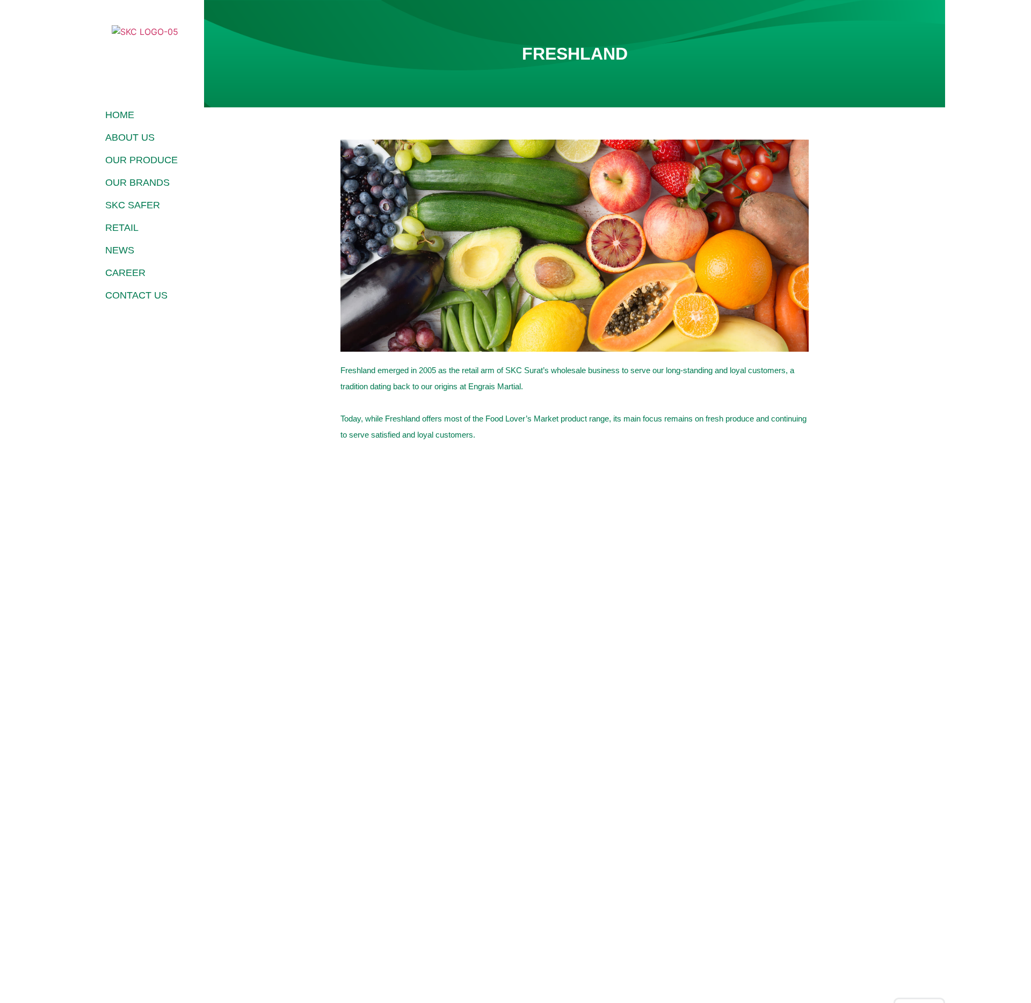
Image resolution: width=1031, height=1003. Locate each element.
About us (130, 137)
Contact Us (136, 295)
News (119, 250)
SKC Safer (132, 205)
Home (119, 115)
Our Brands (137, 182)
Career (125, 272)
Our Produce (141, 160)
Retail (122, 227)
